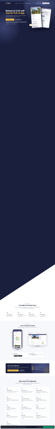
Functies (20, 3)
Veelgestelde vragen (28, 3)
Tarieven (23, 3)
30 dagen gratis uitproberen (12, 370)
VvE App (16, 3)
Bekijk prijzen (22, 370)
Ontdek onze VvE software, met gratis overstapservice (42, 0)
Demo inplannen (39, 3)
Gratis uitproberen (46, 3)
